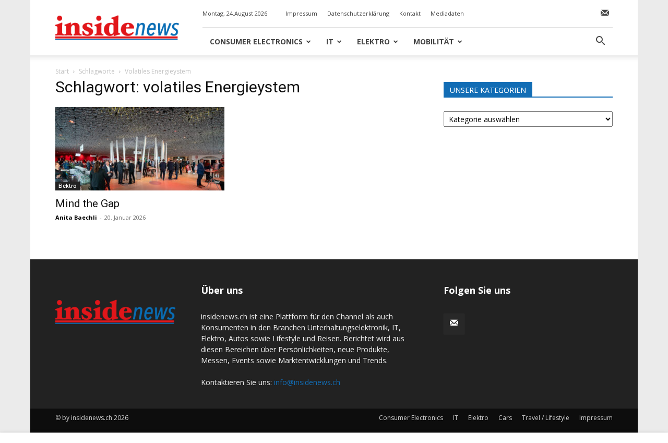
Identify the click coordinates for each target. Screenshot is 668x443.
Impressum (301, 13)
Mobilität (433, 41)
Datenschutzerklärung (358, 13)
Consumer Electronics (256, 41)
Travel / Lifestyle (545, 417)
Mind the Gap (87, 203)
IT (329, 41)
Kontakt (410, 13)
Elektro (373, 41)
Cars (505, 417)
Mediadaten (447, 13)
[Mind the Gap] (139, 148)
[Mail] (605, 13)
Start (62, 71)
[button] (600, 42)
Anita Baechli (76, 217)
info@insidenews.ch (307, 382)
